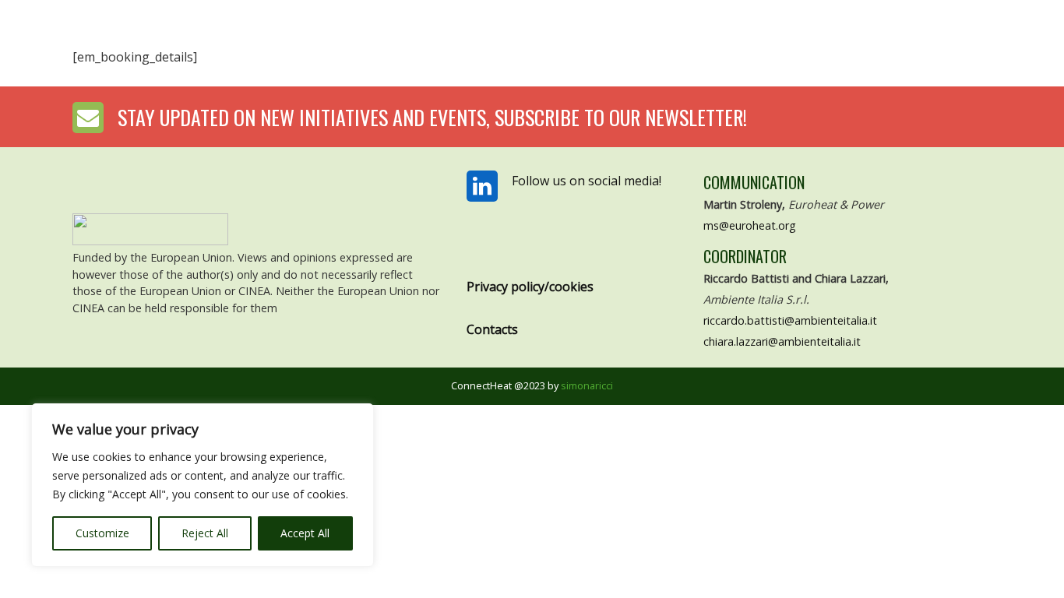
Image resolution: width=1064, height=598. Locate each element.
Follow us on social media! (586, 180)
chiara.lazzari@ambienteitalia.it (782, 341)
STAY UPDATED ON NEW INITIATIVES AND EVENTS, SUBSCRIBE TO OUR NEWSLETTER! (432, 117)
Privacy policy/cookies (530, 286)
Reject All (204, 533)
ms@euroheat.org (749, 225)
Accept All (304, 533)
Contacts (492, 329)
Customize (102, 533)
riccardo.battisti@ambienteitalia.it (790, 320)
